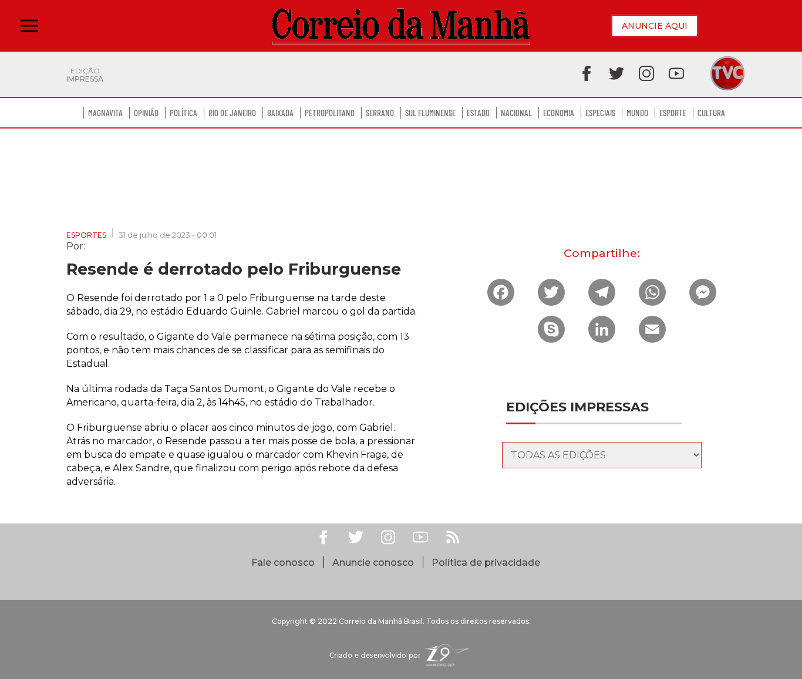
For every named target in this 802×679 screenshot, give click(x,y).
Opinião (146, 112)
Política (183, 112)
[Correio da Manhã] (401, 26)
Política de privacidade (486, 562)
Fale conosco (283, 562)
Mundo (637, 112)
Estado (478, 112)
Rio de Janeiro (232, 112)
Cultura (711, 112)
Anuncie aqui (655, 26)
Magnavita (105, 112)
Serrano (380, 112)
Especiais (600, 112)
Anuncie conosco (373, 562)
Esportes (86, 235)
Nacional (516, 112)
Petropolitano (330, 112)
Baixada (280, 112)
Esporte (672, 112)
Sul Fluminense (430, 112)
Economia (558, 112)
